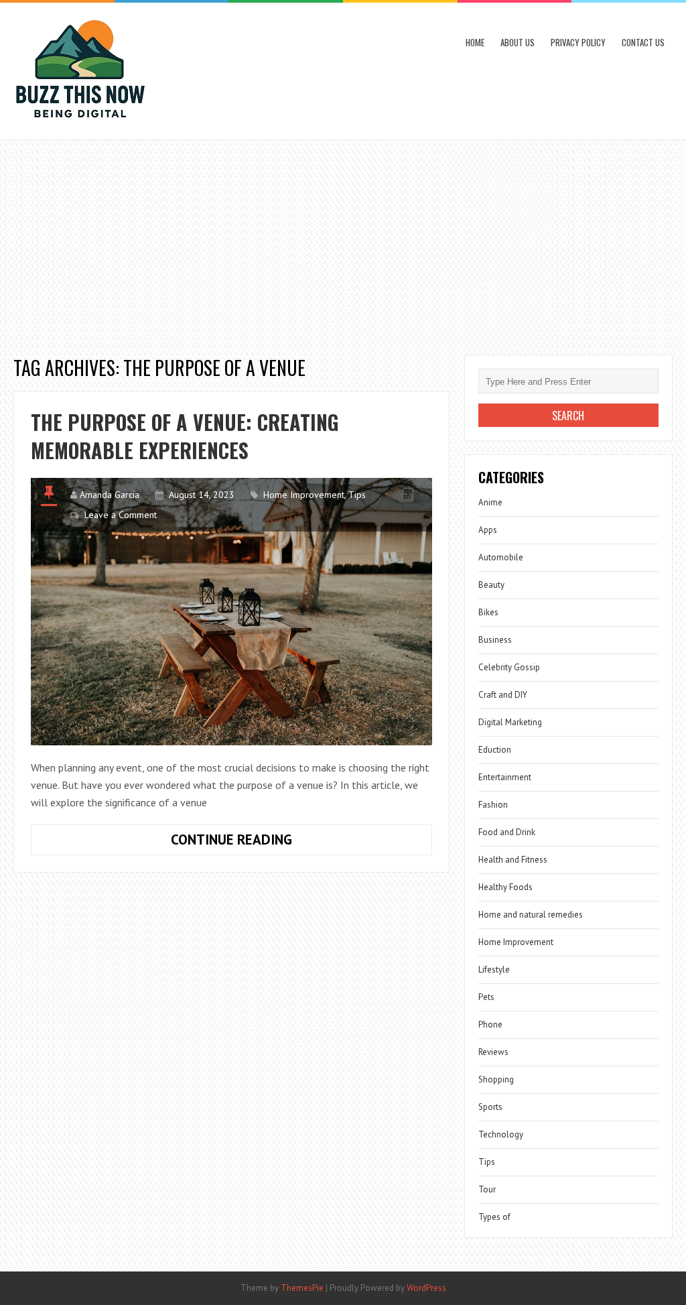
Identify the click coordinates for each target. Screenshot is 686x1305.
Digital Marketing (510, 722)
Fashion (493, 804)
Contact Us (643, 42)
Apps (487, 530)
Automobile (500, 557)
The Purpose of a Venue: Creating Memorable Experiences (185, 436)
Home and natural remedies (530, 914)
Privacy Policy (578, 42)
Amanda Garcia (109, 495)
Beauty (491, 585)
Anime (490, 502)
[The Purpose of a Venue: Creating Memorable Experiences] (231, 611)
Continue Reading (272, 842)
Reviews (493, 1052)
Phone (490, 1024)
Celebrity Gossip (509, 667)
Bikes (488, 612)
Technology (500, 1134)
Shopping (496, 1079)
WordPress (426, 1288)
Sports (490, 1107)
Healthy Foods (505, 887)
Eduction (494, 749)
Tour (487, 1189)
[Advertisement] (343, 240)
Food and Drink (506, 832)
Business (495, 639)
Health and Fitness (512, 859)
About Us (517, 42)
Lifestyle (494, 969)
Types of (494, 1217)
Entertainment (504, 777)
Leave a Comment (120, 515)
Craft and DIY (502, 694)
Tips (357, 495)
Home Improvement (303, 495)
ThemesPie (302, 1288)
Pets (486, 997)
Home (475, 42)
